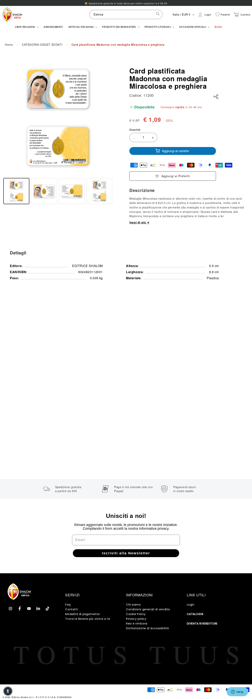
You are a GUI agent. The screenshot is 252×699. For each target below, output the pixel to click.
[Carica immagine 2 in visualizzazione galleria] (44, 191)
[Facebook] (20, 609)
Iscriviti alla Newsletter (126, 553)
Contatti (71, 609)
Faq (67, 605)
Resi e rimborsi (136, 623)
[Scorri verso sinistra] (10, 191)
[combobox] (126, 14)
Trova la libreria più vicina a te (87, 619)
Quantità (134, 129)
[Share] (216, 97)
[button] (26, 27)
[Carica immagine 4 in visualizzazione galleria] (99, 191)
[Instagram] (10, 609)
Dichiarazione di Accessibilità (147, 628)
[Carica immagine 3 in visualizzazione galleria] (72, 191)
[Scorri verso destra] (105, 191)
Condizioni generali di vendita (148, 609)
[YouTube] (29, 609)
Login (191, 605)
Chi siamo (133, 605)
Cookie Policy (136, 614)
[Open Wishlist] (217, 14)
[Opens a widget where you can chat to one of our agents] (237, 692)
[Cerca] (158, 14)
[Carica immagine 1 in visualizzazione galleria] (16, 191)
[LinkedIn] (38, 609)
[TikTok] (47, 609)
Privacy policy (136, 619)
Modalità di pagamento (82, 614)
